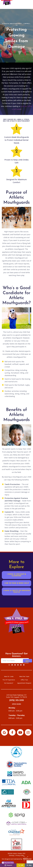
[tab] (9, 665)
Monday (12, 708)
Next (28, 661)
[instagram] (28, 732)
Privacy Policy (20, 855)
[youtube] (20, 732)
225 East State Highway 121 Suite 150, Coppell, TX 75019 (16, 696)
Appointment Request (24, 683)
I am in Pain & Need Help (16, 583)
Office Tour (24, 680)
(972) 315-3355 (16, 700)
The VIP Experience (8, 680)
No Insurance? (8, 683)
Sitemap (11, 855)
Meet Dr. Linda (8, 676)
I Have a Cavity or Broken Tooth (16, 591)
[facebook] (12, 732)
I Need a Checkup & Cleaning (16, 575)
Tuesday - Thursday (17, 715)
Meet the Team (24, 676)
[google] (4, 732)
